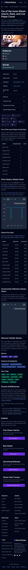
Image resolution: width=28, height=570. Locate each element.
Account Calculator (7, 554)
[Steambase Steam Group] (17, 555)
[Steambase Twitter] (19, 555)
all (15, 199)
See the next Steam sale (13, 485)
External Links (7, 101)
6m (8, 199)
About (17, 566)
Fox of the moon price (12, 193)
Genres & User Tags (8, 105)
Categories (5, 523)
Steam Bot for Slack (7, 548)
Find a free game (13, 438)
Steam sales (18, 235)
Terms (8, 566)
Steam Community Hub (14, 414)
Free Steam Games (20, 528)
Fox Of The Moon (14, 6)
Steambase (17, 543)
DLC (3, 501)
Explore (4, 557)
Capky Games (16, 86)
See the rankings (13, 469)
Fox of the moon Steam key (9, 186)
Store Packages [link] (7, 121)
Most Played (18, 501)
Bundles (4, 507)
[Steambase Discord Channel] (15, 555)
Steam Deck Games (20, 513)
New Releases (18, 507)
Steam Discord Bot (7, 545)
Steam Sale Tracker (20, 520)
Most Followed (19, 504)
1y (11, 199)
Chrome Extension (7, 543)
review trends (10, 25)
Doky (23, 82)
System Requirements (9, 109)
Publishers (5, 532)
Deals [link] (14, 118)
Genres (4, 520)
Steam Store (17, 410)
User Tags (4, 526)
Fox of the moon (10, 22)
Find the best (13, 454)
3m (4, 199)
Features (5, 97)
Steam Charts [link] (7, 115)
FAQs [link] (15, 124)
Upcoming (17, 510)
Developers (5, 529)
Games (6, 6)
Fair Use (13, 566)
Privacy (4, 566)
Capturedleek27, (17, 82)
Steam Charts (6, 510)
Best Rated (18, 498)
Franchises (5, 535)
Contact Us (23, 566)
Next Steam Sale (6, 551)
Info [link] (16, 121)
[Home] (1, 6)
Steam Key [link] (6, 118)
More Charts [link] (6, 124)
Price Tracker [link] (17, 115)
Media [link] (22, 121)
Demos (4, 504)
